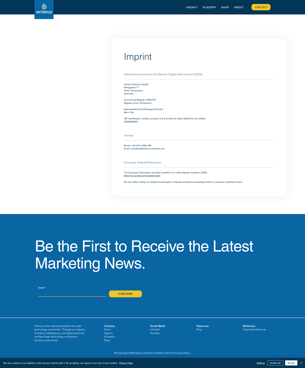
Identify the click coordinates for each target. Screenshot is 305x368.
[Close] (301, 362)
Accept (291, 363)
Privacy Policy (182, 352)
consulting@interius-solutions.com (148, 148)
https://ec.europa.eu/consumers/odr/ (142, 175)
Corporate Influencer (254, 329)
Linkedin (155, 329)
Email (42, 287)
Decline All (275, 363)
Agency (108, 333)
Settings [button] (261, 363)
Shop (107, 340)
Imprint (169, 352)
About (107, 329)
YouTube (155, 333)
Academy (109, 336)
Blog (199, 329)
